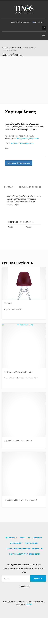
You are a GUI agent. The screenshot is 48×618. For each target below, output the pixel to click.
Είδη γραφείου (22, 138)
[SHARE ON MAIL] (24, 152)
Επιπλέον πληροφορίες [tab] (30, 187)
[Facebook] (27, 28)
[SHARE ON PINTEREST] (20, 152)
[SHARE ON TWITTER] (11, 152)
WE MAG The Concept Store (22, 143)
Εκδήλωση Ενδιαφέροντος (19, 163)
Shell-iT (29, 604)
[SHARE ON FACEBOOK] (7, 152)
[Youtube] (34, 28)
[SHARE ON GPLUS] (15, 152)
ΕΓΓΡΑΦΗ (38, 578)
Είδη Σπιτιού (34, 138)
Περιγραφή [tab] (9, 187)
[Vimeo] (38, 28)
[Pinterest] (31, 28)
